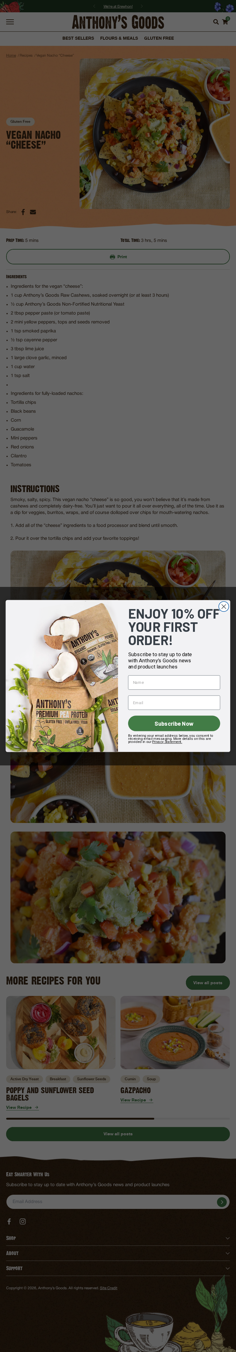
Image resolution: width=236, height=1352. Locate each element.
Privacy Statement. (167, 742)
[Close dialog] (224, 606)
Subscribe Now (174, 723)
